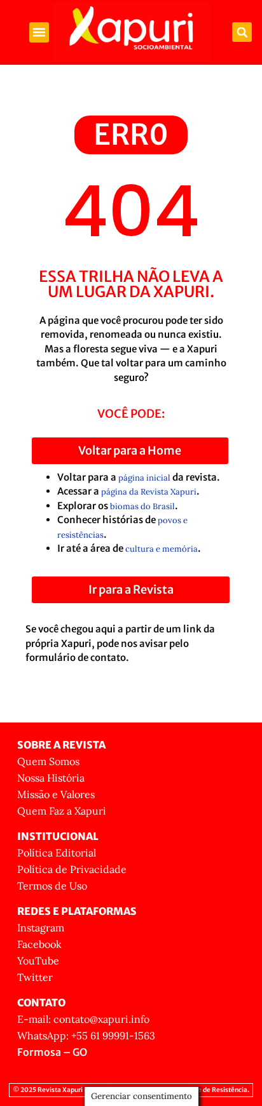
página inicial (144, 477)
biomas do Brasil (142, 506)
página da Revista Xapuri (149, 491)
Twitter (35, 977)
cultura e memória (161, 548)
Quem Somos (48, 761)
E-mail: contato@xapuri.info (83, 1019)
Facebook (39, 944)
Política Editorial (56, 852)
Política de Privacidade (72, 869)
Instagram (40, 927)
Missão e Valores (56, 794)
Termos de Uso (52, 885)
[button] (39, 32)
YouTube (38, 960)
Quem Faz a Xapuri (61, 810)
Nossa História (51, 777)
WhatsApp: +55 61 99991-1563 (86, 1035)
